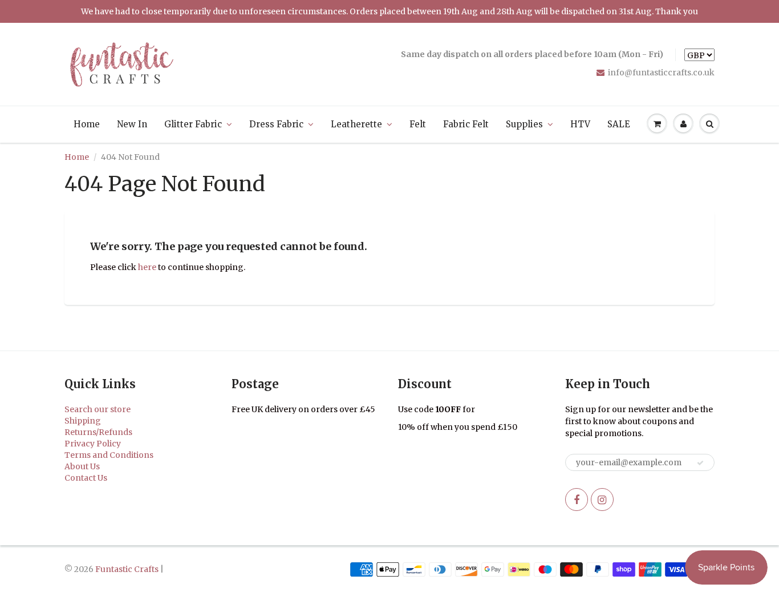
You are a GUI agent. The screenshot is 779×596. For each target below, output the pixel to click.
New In (132, 124)
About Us (82, 466)
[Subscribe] (700, 463)
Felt (417, 124)
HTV (580, 124)
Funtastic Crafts (127, 569)
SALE (618, 124)
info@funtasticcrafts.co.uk (661, 72)
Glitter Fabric (193, 124)
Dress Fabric (276, 124)
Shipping (82, 421)
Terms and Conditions (108, 455)
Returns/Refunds (98, 432)
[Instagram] (602, 499)
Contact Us (85, 478)
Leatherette (356, 124)
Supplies (524, 124)
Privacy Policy (92, 443)
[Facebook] (576, 499)
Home (87, 124)
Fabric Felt (466, 124)
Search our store (97, 409)
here (147, 267)
